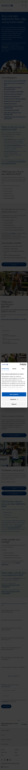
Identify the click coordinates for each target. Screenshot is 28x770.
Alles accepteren (14, 394)
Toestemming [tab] (5, 368)
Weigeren (14, 404)
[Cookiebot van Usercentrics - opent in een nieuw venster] (20, 364)
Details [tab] (14, 368)
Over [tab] (23, 368)
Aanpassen (13, 399)
